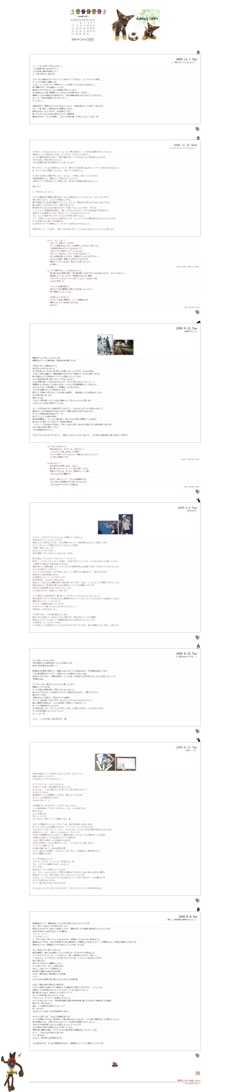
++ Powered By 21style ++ (191, 1083)
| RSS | (186, 1080)
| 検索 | (191, 1080)
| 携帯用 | (180, 1080)
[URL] (184, 266)
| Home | (197, 1080)
